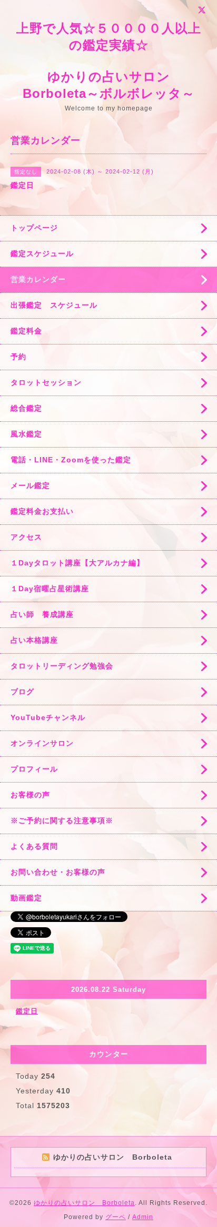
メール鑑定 (30, 485)
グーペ (115, 1217)
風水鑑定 (26, 434)
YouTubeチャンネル (48, 717)
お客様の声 (30, 794)
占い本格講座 (34, 640)
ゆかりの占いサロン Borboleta (84, 1202)
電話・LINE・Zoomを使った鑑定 (71, 459)
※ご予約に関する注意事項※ (62, 820)
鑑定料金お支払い (42, 511)
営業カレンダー (38, 279)
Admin (142, 1217)
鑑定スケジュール (42, 253)
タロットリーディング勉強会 (62, 666)
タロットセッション (46, 382)
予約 (18, 356)
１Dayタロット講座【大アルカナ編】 (77, 563)
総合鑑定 (26, 408)
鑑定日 (27, 1011)
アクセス (26, 537)
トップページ (34, 228)
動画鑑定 (26, 898)
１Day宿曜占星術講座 (50, 588)
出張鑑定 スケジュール (54, 305)
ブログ (22, 691)
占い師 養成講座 (42, 614)
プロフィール (34, 769)
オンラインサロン (42, 743)
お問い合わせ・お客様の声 (58, 872)
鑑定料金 (26, 331)
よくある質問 (34, 846)
